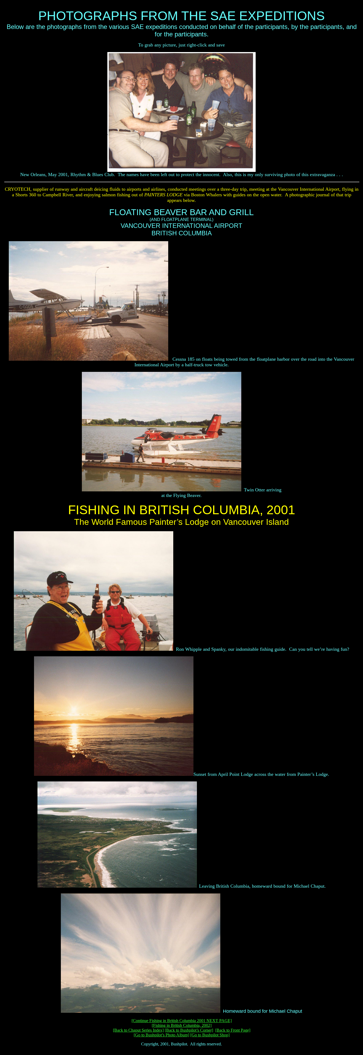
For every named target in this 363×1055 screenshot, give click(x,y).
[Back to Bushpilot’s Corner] (189, 1030)
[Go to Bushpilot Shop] (210, 1035)
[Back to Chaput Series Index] (138, 1030)
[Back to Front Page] (232, 1030)
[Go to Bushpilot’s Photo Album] (161, 1035)
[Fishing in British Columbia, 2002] (182, 1025)
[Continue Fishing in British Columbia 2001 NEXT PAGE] (182, 1020)
